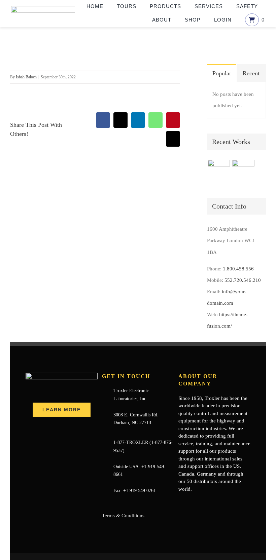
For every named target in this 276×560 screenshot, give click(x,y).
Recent (251, 73)
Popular (221, 73)
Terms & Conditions (123, 515)
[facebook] (180, 502)
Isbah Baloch (26, 77)
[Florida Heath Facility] (218, 171)
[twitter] (191, 502)
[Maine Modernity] (243, 171)
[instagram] (213, 502)
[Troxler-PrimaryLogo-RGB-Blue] (43, 8)
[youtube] (202, 502)
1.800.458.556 (238, 268)
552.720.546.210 (243, 280)
